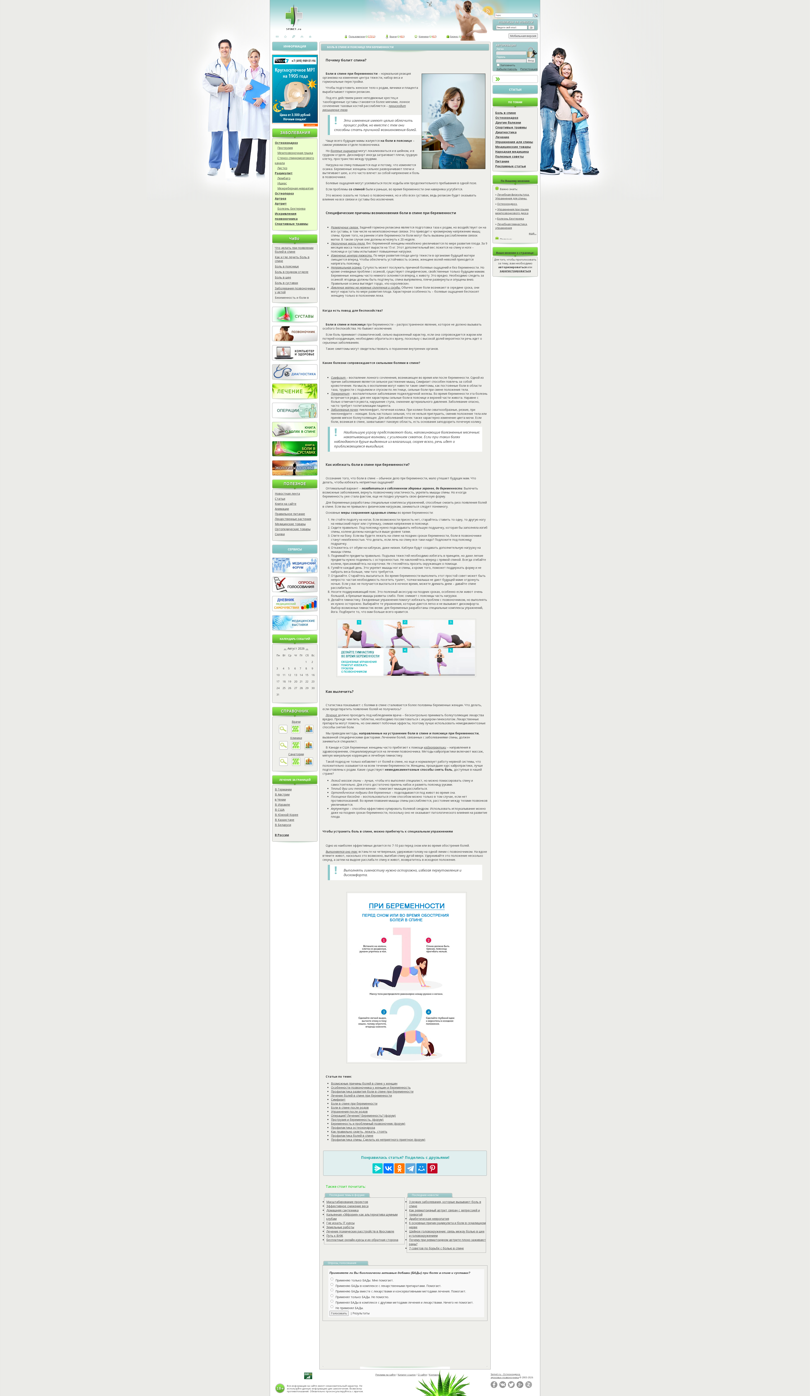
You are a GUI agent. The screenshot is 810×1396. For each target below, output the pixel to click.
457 (434, 36)
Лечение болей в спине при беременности (361, 1095)
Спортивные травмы (291, 224)
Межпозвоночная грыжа (295, 153)
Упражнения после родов (349, 1112)
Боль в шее (283, 277)
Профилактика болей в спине (352, 1136)
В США (280, 810)
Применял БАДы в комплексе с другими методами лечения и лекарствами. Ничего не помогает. (404, 1302)
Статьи (280, 499)
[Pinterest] (432, 1168)
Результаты (361, 1313)
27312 (371, 36)
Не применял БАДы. (349, 1308)
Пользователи (357, 36)
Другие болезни (508, 122)
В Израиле (282, 805)
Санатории (296, 754)
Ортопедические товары (292, 529)
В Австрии (282, 794)
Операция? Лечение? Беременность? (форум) (363, 1116)
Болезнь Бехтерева (291, 209)
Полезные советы (509, 156)
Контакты (434, 1374)
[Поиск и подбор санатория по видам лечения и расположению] (283, 765)
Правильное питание (290, 514)
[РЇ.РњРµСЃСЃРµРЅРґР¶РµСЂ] (378, 1168)
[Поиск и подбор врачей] (283, 732)
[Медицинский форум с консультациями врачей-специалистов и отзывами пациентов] (294, 572)
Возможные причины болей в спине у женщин (364, 1083)
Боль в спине (505, 113)
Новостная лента (287, 494)
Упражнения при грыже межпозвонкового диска (512, 211)
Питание (502, 161)
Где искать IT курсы (340, 1223)
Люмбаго (283, 178)
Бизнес (454, 36)
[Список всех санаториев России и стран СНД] (296, 765)
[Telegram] (410, 1168)
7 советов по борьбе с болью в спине (436, 1248)
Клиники (424, 36)
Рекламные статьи (510, 166)
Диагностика (506, 132)
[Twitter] (511, 1387)
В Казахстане (284, 820)
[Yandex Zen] (528, 1387)
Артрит (281, 203)
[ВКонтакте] (502, 1387)
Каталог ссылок (407, 1374)
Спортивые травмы (511, 127)
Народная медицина (512, 152)
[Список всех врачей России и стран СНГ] (296, 732)
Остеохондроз (286, 143)
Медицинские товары (290, 524)
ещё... (532, 233)
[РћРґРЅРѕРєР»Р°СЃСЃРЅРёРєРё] (399, 1168)
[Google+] (520, 1387)
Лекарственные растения (293, 519)
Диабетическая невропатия (429, 1219)
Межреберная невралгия (295, 188)
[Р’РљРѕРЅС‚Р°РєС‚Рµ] (388, 1168)
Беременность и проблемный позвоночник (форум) (368, 1124)
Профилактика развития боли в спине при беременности (372, 1091)
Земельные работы (340, 1227)
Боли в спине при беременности (354, 1103)
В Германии (283, 789)
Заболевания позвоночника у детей (295, 290)
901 (464, 36)
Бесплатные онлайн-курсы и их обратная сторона (362, 1240)
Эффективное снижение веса (347, 1206)
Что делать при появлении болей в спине (294, 250)
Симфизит (338, 1099)
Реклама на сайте (385, 1374)
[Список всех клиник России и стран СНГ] (296, 748)
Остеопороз (284, 193)
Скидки (280, 534)
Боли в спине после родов (350, 1107)
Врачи (393, 36)
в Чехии (280, 799)
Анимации (282, 509)
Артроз (280, 198)
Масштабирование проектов (347, 1202)
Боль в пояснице (287, 266)
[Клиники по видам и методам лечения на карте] (309, 748)
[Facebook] (494, 1387)
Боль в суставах (286, 283)
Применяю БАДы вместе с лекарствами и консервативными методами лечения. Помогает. (400, 1291)
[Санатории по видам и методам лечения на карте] (309, 765)
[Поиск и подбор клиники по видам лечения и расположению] (283, 748)
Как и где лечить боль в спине (292, 259)
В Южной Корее (286, 815)
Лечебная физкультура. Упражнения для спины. (512, 196)
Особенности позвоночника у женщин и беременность (371, 1087)
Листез (282, 168)
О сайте (422, 1374)
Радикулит (284, 173)
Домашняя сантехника (342, 1210)
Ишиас (282, 183)
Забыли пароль (506, 69)
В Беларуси (283, 825)
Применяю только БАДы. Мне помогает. (364, 1280)
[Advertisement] (410, 1340)
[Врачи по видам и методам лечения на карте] (309, 732)
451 (402, 36)
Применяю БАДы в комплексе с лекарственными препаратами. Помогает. (388, 1286)
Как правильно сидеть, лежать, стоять (359, 1132)
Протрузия (285, 148)
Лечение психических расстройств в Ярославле (360, 1231)
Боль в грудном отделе (291, 272)
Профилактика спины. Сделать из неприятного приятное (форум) (378, 1140)
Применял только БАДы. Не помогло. (362, 1297)
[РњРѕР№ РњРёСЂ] (421, 1168)
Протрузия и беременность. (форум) (357, 1120)
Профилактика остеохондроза (353, 1128)
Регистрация (528, 69)
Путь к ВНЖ (334, 1236)
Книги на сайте (285, 504)
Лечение (502, 137)
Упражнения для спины (514, 142)
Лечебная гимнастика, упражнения (511, 226)
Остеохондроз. (507, 204)
